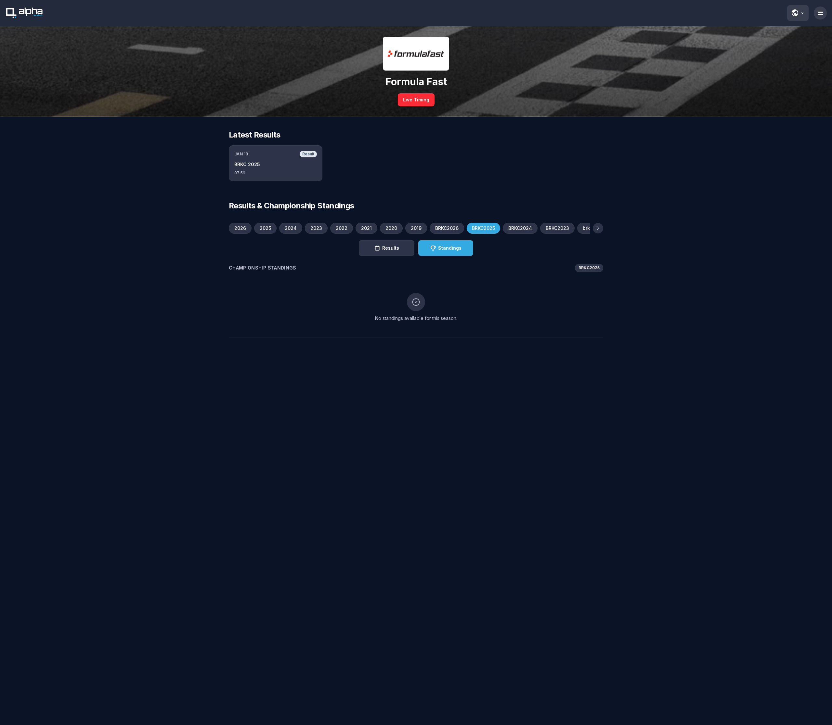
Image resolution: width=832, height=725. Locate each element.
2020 (391, 228)
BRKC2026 (447, 228)
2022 (341, 228)
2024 (291, 228)
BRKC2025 (483, 228)
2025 (265, 228)
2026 (240, 228)
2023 (316, 228)
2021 (366, 228)
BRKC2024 (520, 228)
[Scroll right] (598, 228)
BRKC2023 (557, 228)
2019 (416, 228)
